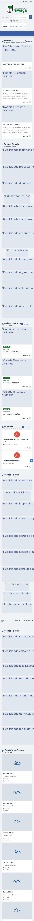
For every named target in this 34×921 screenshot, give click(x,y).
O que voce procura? (8, 17)
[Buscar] (30, 17)
